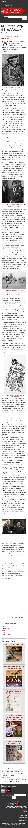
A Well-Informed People (22, 819)
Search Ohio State (8, 5)
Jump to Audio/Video (12, 36)
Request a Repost (23, 815)
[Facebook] (9, 617)
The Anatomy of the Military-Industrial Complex (14, 668)
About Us (25, 811)
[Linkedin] (12, 617)
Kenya (22, 308)
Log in (26, 821)
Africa (3, 626)
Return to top (22, 614)
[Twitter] (15, 617)
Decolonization (6, 628)
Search (6, 16)
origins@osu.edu (24, 808)
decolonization (6, 121)
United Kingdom (6, 634)
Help (5, 4)
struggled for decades (16, 575)
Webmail (22, 4)
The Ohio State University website (3, 1)
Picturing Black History (22, 820)
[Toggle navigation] (25, 21)
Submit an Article (23, 813)
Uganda (4, 632)
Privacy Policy (24, 810)
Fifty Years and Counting (14, 644)
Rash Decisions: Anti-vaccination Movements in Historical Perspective (14, 717)
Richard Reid (5, 38)
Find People (18, 4)
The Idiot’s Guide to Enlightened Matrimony (14, 692)
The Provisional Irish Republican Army (14, 742)
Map (14, 4)
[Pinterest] (18, 617)
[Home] (13, 11)
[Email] (22, 617)
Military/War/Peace (7, 630)
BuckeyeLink (9, 4)
